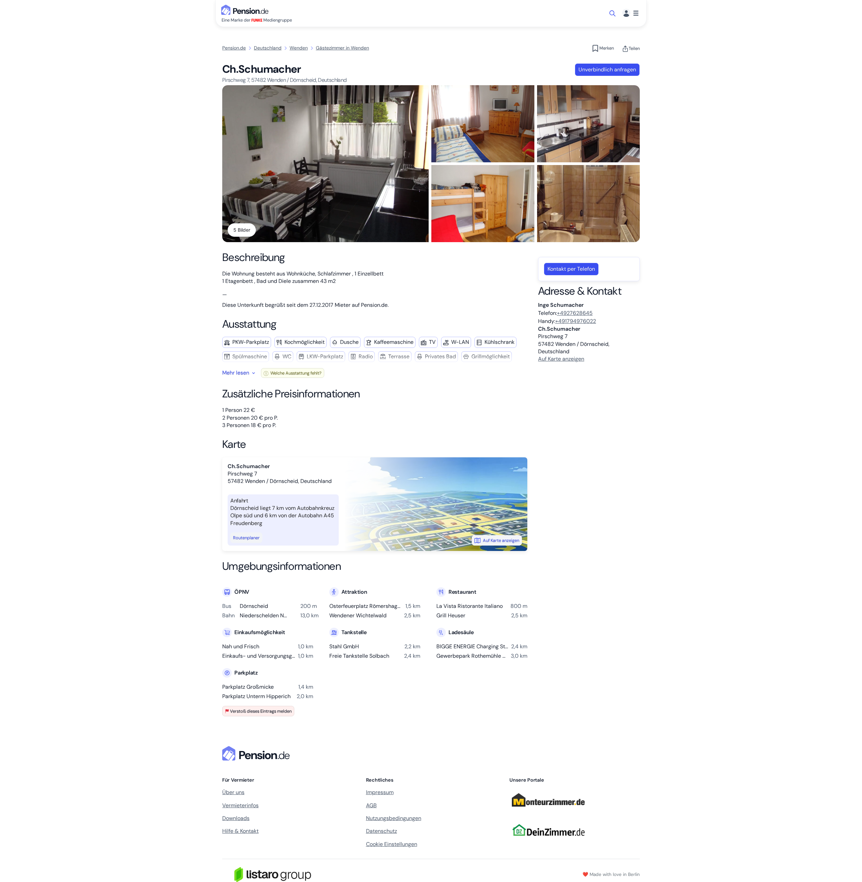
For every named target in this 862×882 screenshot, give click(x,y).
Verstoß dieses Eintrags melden (261, 711)
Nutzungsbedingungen (393, 818)
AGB (371, 805)
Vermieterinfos (240, 805)
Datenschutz (381, 831)
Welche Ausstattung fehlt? (295, 373)
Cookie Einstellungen (391, 844)
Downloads (236, 818)
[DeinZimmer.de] (548, 839)
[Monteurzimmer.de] (548, 809)
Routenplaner (246, 538)
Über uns (233, 792)
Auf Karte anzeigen (501, 540)
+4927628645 (575, 313)
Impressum (380, 792)
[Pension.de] (246, 9)
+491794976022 (575, 321)
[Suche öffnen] (613, 13)
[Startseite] (257, 753)
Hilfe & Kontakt (240, 831)
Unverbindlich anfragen (607, 69)
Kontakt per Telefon (571, 268)
